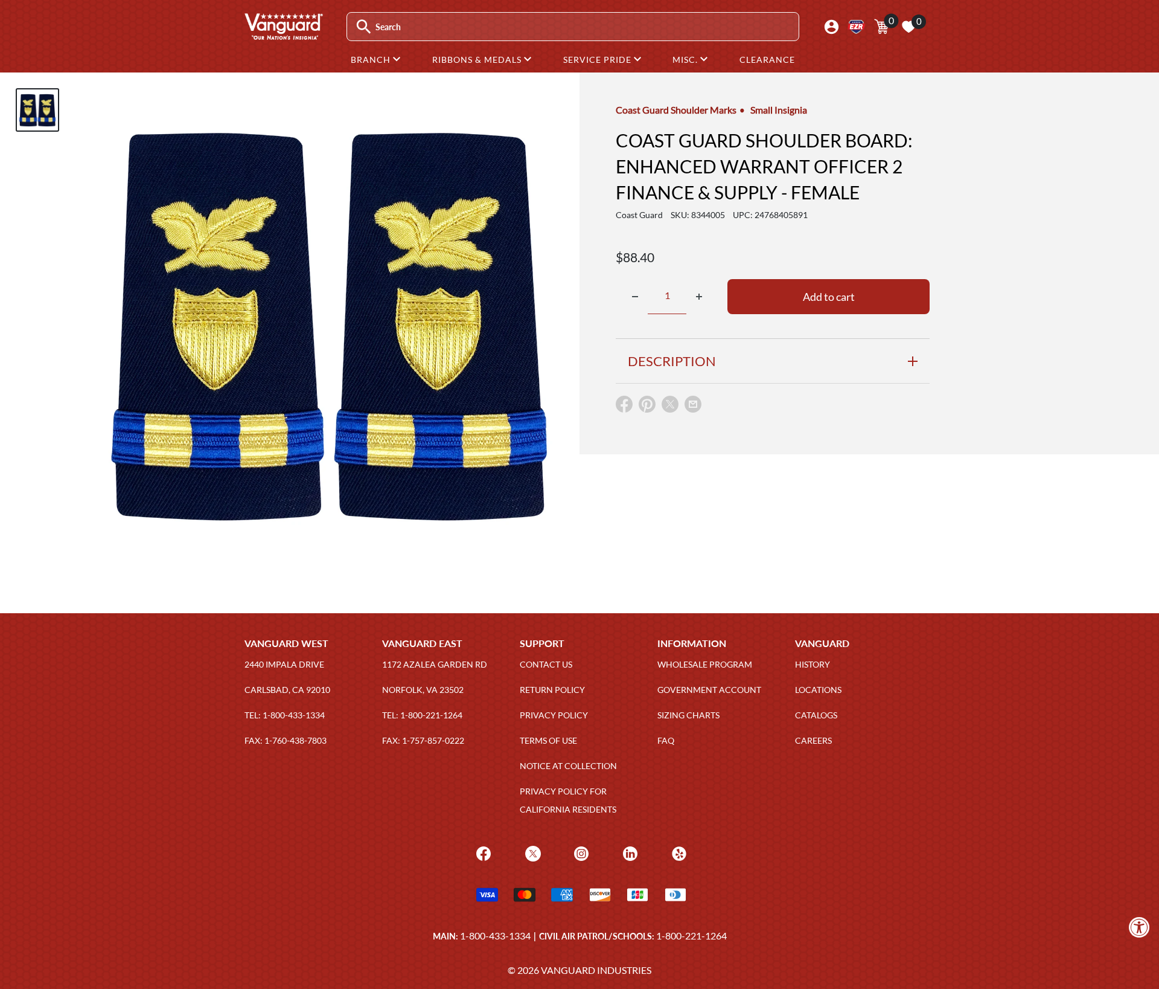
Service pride (598, 59)
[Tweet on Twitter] (670, 407)
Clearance (767, 59)
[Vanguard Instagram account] (580, 853)
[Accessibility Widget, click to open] (1139, 927)
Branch (372, 59)
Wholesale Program (704, 664)
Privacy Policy (554, 715)
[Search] (363, 26)
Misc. (686, 59)
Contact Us (546, 664)
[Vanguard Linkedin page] (628, 853)
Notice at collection (568, 766)
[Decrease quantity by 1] (635, 296)
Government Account (709, 690)
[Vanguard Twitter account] (531, 853)
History (812, 664)
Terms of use (548, 740)
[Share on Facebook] (624, 407)
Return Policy (552, 690)
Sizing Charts (688, 715)
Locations (818, 690)
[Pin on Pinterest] (647, 407)
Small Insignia (778, 109)
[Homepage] (283, 35)
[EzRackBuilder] (856, 26)
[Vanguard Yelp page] (677, 853)
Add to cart (829, 296)
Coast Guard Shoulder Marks (676, 109)
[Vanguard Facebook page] (482, 853)
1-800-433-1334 (495, 935)
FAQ (665, 740)
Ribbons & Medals (478, 59)
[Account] (831, 26)
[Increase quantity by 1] (699, 296)
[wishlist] (908, 26)
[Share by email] (693, 405)
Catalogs (816, 715)
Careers (813, 740)
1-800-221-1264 (691, 935)
